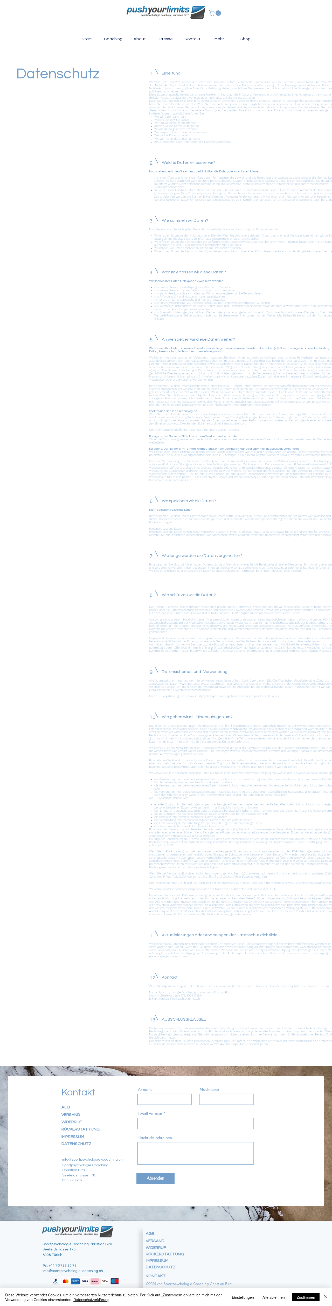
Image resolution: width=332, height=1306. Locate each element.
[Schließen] (326, 1297)
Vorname (145, 1089)
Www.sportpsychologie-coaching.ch (202, 683)
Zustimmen (306, 1297)
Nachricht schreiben (154, 1138)
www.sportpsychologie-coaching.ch (210, 696)
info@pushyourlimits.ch (185, 998)
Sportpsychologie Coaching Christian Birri (77, 1244)
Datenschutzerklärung (91, 1299)
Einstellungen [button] (243, 1297)
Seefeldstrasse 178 (59, 1249)
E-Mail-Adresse (149, 1113)
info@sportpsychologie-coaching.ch (73, 1271)
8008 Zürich (52, 1255)
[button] (215, 13)
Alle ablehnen (273, 1297)
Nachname (209, 1089)
